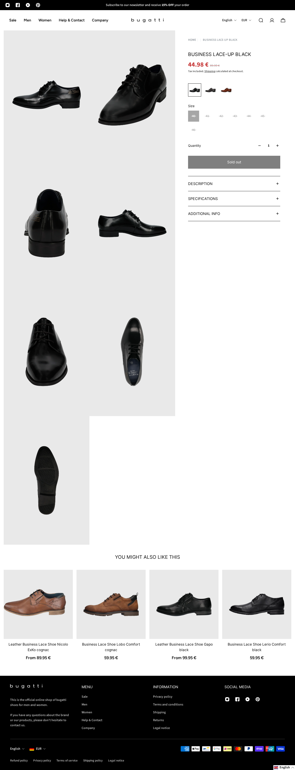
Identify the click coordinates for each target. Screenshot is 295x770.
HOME (192, 39)
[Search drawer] (260, 20)
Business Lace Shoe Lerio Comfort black (257, 647)
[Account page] (271, 20)
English (15, 748)
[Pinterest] (38, 5)
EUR (38, 748)
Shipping (209, 71)
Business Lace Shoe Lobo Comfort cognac (111, 647)
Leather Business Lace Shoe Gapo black (184, 647)
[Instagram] (8, 5)
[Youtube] (28, 5)
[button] (284, 767)
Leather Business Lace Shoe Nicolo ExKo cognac (38, 647)
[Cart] (283, 20)
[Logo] (147, 20)
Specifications (203, 198)
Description (200, 183)
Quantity (194, 145)
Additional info (204, 213)
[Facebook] (18, 5)
